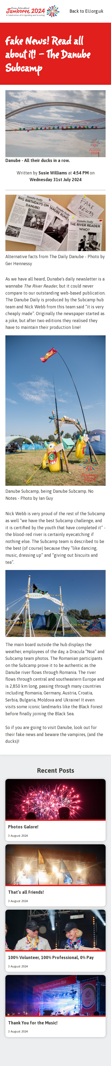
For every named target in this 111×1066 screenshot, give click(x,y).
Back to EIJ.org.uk (86, 11)
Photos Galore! (23, 826)
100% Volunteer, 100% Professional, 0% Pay (51, 957)
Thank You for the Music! (33, 1022)
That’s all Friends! (26, 892)
